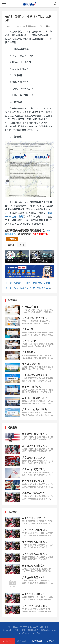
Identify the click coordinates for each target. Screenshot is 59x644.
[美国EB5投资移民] (12, 367)
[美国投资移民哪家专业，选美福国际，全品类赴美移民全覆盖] (12, 583)
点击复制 (12, 239)
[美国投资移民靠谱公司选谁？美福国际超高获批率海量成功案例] (12, 609)
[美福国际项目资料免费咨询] (29, 271)
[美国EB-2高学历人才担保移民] (12, 321)
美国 (48, 26)
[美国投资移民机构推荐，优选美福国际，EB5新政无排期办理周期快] (12, 569)
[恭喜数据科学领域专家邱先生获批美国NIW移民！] (12, 449)
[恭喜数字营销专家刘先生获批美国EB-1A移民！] (12, 497)
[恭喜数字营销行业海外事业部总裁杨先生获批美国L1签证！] (12, 437)
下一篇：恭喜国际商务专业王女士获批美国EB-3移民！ (31, 288)
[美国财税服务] (12, 355)
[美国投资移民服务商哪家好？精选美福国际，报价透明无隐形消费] (12, 545)
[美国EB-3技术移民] (12, 390)
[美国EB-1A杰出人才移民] (12, 412)
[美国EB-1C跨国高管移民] (12, 401)
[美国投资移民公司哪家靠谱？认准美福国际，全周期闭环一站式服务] (12, 557)
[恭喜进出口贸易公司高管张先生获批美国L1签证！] (12, 473)
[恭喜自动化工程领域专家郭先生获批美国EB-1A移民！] (12, 485)
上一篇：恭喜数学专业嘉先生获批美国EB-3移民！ (28, 283)
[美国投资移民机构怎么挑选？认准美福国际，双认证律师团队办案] (12, 598)
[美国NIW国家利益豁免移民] (12, 378)
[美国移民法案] (12, 344)
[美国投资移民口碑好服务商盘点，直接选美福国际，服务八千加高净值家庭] (12, 522)
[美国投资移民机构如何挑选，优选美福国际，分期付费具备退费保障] (12, 533)
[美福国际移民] (30, 3)
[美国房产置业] (12, 332)
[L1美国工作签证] (12, 310)
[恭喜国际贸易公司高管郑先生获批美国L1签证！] (12, 461)
